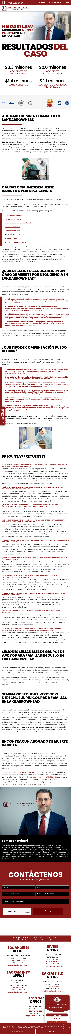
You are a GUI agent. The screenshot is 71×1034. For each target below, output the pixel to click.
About (5, 1026)
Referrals (32, 1026)
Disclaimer (39, 1028)
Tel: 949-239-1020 (52, 962)
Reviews (57, 1026)
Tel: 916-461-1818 (18, 987)
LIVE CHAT (17, 1031)
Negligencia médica (12, 227)
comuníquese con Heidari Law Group (45, 777)
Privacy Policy (8, 1028)
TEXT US (53, 1031)
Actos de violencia (11, 238)
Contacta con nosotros (53, 2)
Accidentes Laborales (13, 219)
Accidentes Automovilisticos (15, 242)
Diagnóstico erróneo (12, 231)
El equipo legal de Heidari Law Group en (18, 772)
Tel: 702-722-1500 (35, 1011)
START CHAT (57, 1015)
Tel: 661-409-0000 (52, 986)
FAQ (44, 1026)
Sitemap (50, 1026)
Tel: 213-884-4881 (18, 960)
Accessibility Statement (24, 1028)
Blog (40, 1026)
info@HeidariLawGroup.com (18, 965)
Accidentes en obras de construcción (19, 223)
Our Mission (22, 1026)
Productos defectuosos (13, 215)
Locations (13, 1026)
